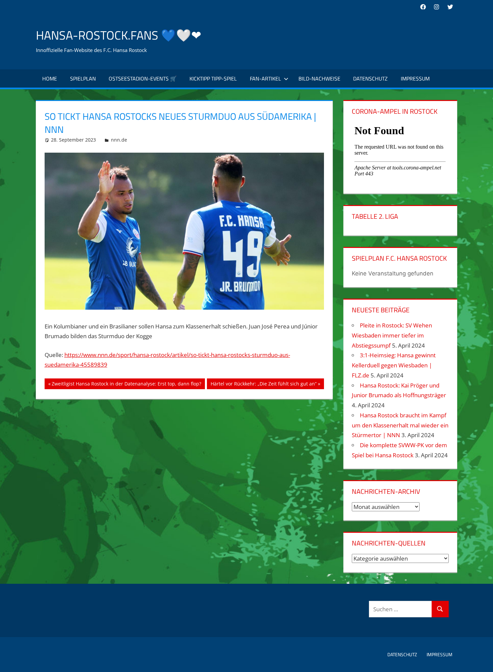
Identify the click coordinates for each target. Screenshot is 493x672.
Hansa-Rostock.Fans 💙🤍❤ (118, 35)
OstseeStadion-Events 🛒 (143, 78)
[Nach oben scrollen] (482, 661)
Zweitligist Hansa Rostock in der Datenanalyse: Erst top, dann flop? (126, 385)
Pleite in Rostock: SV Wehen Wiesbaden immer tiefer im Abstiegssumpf (392, 335)
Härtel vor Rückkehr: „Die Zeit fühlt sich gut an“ (263, 385)
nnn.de (119, 140)
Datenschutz (370, 78)
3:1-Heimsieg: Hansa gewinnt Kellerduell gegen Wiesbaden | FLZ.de (394, 365)
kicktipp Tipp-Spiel (213, 78)
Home (49, 78)
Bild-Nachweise (319, 78)
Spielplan (83, 78)
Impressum (415, 78)
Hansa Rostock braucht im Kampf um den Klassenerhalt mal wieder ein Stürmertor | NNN (400, 425)
